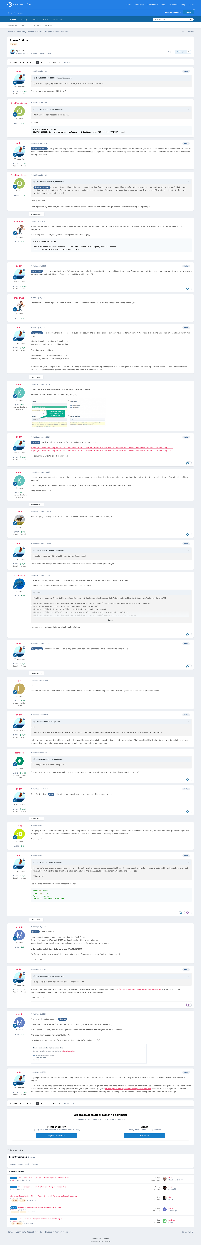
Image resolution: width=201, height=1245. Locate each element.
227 (17, 701)
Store (45, 19)
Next (55, 62)
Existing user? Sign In (172, 12)
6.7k (16, 773)
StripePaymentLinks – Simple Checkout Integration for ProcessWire (43, 1178)
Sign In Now (144, 1136)
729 (17, 846)
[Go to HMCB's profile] (165, 1209)
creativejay (19, 575)
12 (49, 62)
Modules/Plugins (43, 53)
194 (17, 532)
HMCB (170, 1208)
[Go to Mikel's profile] (165, 1179)
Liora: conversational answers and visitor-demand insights (40, 1219)
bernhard (19, 753)
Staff (23, 25)
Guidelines (12, 25)
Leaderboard (57, 19)
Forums (20, 13)
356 (17, 123)
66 (17, 947)
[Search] (191, 19)
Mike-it (19, 927)
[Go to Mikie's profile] (19, 520)
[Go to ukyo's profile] (165, 1198)
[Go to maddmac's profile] (19, 229)
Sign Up (188, 12)
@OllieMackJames (39, 149)
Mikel (14, 1180)
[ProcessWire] (19, 5)
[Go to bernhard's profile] (19, 761)
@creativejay (37, 649)
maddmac (19, 221)
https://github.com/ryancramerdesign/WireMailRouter (137, 989)
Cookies (106, 1239)
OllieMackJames (61, 78)
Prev (15, 62)
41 (18, 405)
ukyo (13, 1198)
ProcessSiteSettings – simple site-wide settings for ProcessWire (42, 1187)
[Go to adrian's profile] (12, 51)
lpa (19, 680)
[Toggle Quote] (35, 78)
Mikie (19, 511)
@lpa (51, 794)
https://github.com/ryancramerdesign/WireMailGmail (128, 1088)
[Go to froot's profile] (19, 834)
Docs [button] (191, 4)
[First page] (10, 62)
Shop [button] (183, 4)
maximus (15, 1210)
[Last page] (59, 62)
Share (169, 52)
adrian (21, 50)
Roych (14, 1189)
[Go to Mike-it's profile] (19, 935)
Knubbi (19, 384)
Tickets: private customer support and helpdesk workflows (40, 1207)
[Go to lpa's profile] (19, 688)
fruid (56, 862)
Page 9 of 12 (68, 62)
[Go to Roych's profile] (165, 1188)
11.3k (16, 91)
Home (9, 13)
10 (41, 62)
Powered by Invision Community (100, 1241)
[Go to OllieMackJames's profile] (19, 111)
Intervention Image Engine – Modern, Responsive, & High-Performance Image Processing (43, 1196)
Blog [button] (163, 4)
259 (17, 596)
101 (17, 242)
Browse (13, 19)
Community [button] (152, 4)
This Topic (182, 19)
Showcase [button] (139, 4)
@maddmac (37, 271)
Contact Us (96, 1239)
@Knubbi (35, 442)
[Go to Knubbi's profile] (19, 392)
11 (45, 62)
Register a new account (56, 1136)
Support (35, 19)
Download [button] (173, 4)
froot (19, 826)
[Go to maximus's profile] (165, 1221)
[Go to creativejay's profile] (19, 583)
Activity (23, 19)
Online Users (35, 25)
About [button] (129, 4)
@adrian (35, 932)
